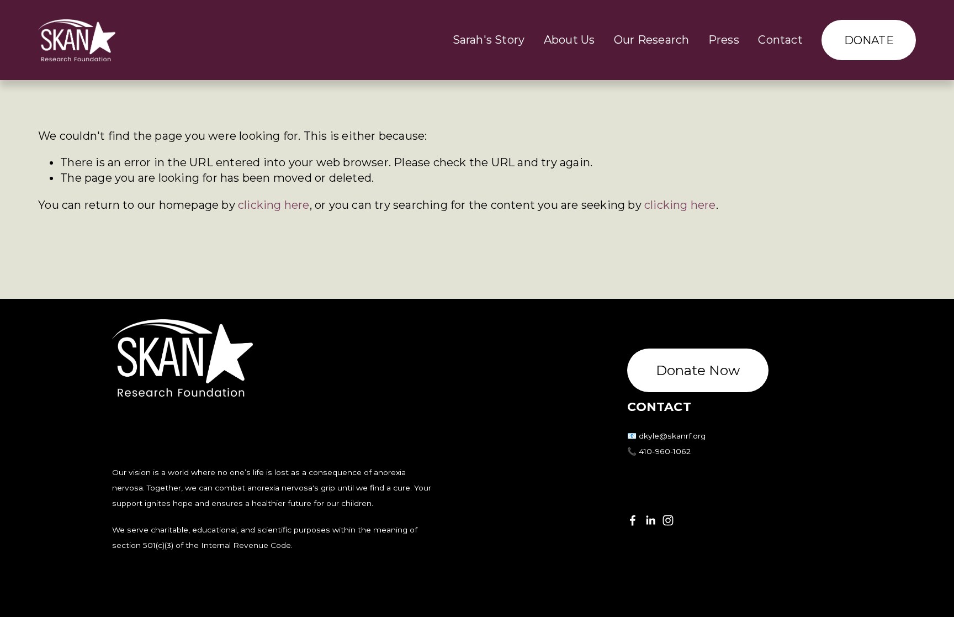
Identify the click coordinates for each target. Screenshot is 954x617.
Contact (780, 39)
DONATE (869, 40)
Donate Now (698, 370)
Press (723, 39)
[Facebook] (632, 520)
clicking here (274, 205)
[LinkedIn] (650, 520)
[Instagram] (668, 520)
